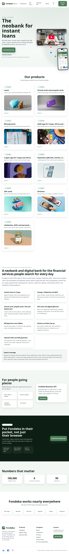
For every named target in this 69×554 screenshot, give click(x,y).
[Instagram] (12, 550)
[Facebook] (8, 550)
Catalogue (22, 530)
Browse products (7, 54)
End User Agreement (42, 542)
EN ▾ (53, 3)
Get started (43, 398)
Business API (38, 3)
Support (38, 537)
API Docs (30, 3)
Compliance (23, 3)
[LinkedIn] (3, 550)
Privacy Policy (40, 539)
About (47, 3)
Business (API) (23, 535)
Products (14, 3)
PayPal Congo (23, 532)
